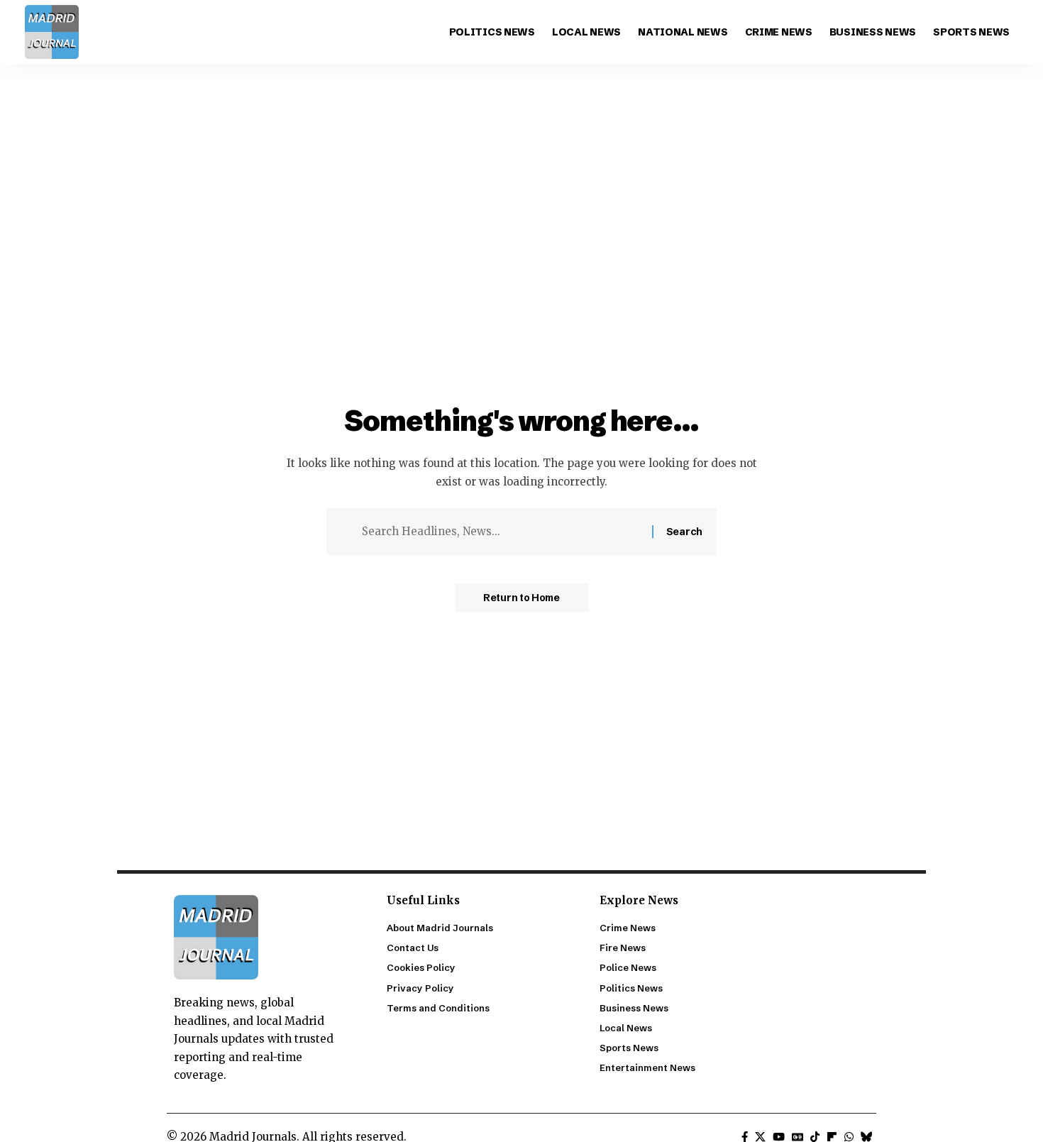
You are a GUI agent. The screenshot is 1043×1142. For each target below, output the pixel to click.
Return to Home (521, 597)
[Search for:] (501, 531)
